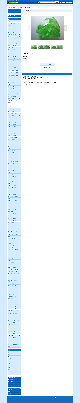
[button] (64, 5)
